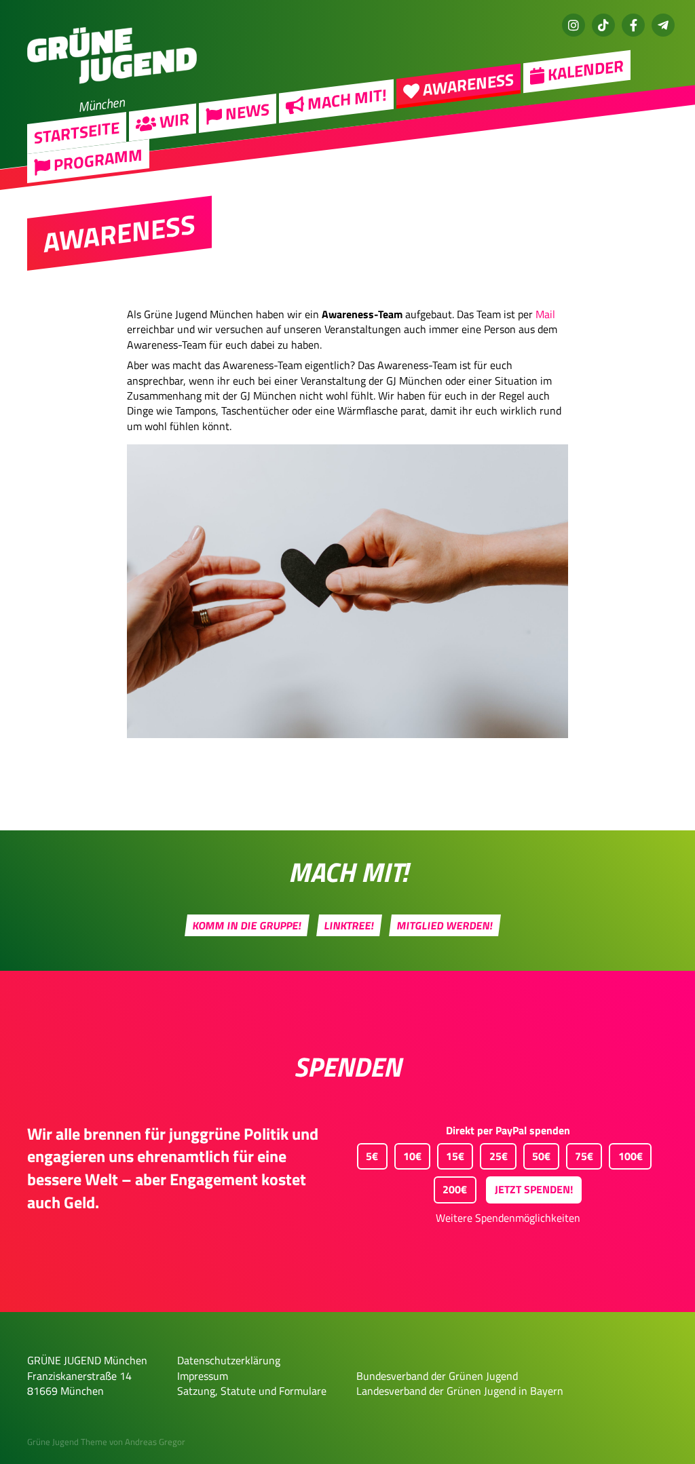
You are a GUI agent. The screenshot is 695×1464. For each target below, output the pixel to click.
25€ (498, 1156)
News (245, 111)
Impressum (202, 1375)
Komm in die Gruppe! (247, 925)
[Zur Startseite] (112, 92)
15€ (455, 1156)
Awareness (466, 84)
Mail (545, 314)
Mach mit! (345, 99)
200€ (455, 1189)
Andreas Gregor (155, 1441)
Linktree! (349, 925)
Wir (172, 120)
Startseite (76, 132)
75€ (584, 1156)
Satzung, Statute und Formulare (251, 1390)
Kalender (584, 70)
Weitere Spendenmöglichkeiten (508, 1218)
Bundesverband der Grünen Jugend (437, 1375)
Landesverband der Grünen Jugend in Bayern (459, 1390)
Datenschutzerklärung (228, 1360)
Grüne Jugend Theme (67, 1441)
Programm (96, 160)
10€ (412, 1156)
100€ (630, 1156)
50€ (541, 1156)
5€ (372, 1156)
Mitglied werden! (445, 925)
